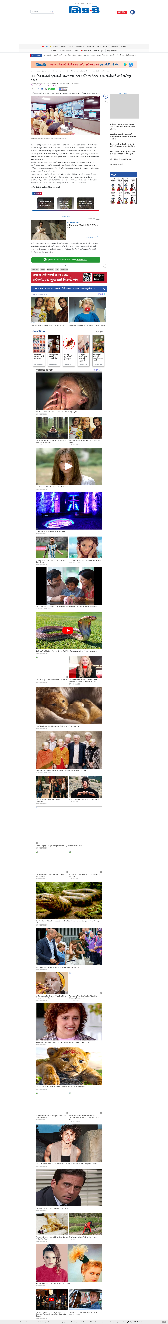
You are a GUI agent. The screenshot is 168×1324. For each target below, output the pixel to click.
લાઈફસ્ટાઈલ (80, 46)
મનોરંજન (63, 46)
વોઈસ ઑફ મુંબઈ (99, 50)
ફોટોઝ (98, 46)
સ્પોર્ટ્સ (71, 46)
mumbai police (64, 269)
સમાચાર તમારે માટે (66, 50)
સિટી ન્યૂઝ (54, 50)
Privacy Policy (127, 1322)
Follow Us (64, 89)
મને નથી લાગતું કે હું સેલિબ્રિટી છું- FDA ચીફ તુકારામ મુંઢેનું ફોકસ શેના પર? (82, 55)
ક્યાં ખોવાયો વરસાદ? (116, 164)
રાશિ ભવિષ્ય (114, 46)
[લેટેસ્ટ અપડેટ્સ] (50, 46)
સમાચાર (55, 46)
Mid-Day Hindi (90, 3)
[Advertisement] (84, 29)
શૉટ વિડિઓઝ (86, 50)
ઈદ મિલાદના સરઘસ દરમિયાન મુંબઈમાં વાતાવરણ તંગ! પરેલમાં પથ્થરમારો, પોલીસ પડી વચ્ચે (122, 127)
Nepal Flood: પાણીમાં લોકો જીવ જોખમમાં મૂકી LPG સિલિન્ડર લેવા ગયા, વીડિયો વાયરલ (127, 55)
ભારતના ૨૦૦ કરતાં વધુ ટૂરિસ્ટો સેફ (120, 159)
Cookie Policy (139, 1322)
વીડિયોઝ (105, 46)
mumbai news (35, 269)
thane (57, 269)
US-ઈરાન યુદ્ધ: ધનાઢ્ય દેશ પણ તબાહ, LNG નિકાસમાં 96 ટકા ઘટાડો (43, 55)
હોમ (32, 71)
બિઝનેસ (123, 46)
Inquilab (82, 3)
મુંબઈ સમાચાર (45, 71)
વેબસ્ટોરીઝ (90, 46)
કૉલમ (76, 50)
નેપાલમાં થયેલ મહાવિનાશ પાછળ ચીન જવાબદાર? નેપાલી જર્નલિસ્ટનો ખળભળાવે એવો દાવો (123, 136)
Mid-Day (77, 3)
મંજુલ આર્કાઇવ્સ (112, 50)
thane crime (50, 269)
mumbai (43, 269)
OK (164, 1321)
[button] (96, 204)
